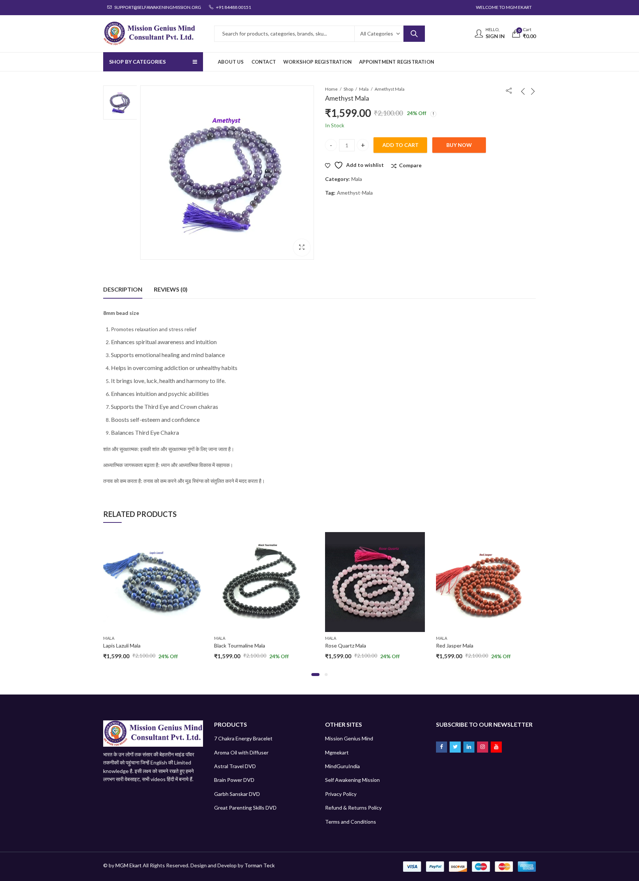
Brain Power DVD (234, 780)
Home (331, 89)
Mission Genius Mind (349, 738)
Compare (410, 165)
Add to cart (400, 145)
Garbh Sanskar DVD (237, 794)
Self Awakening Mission (352, 780)
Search (414, 34)
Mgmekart (337, 752)
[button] (301, 247)
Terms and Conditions (350, 821)
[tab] (122, 289)
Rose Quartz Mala (345, 645)
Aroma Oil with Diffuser (241, 752)
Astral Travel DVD (235, 766)
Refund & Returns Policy (353, 807)
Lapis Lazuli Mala (122, 645)
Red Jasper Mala (454, 645)
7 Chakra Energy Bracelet (243, 738)
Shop (348, 89)
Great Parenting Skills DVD (245, 807)
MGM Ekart (128, 865)
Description (122, 289)
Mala (364, 89)
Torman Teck (259, 865)
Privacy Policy (340, 794)
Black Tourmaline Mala (239, 645)
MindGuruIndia (342, 766)
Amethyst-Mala (355, 192)
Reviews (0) (170, 289)
